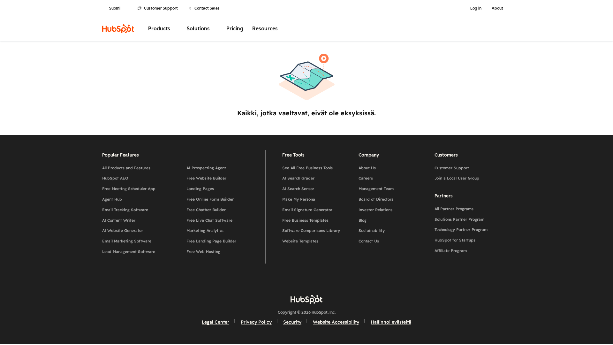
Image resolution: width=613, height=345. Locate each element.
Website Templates (300, 241)
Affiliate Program (451, 250)
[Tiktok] (362, 280)
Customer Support (161, 8)
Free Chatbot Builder (206, 209)
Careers (366, 178)
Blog (363, 220)
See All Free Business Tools (307, 167)
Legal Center (215, 322)
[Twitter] (306, 280)
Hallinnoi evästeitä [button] (391, 322)
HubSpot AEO (115, 178)
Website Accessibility (336, 322)
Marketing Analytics (204, 230)
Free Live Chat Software (209, 220)
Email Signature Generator (307, 209)
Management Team (376, 188)
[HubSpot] (118, 29)
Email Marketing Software (126, 241)
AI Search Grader (298, 178)
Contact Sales (207, 8)
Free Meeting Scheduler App (128, 188)
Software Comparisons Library (311, 230)
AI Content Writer (118, 220)
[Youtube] (288, 280)
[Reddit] (343, 280)
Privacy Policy (256, 322)
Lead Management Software (128, 251)
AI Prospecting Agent (206, 167)
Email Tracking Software (125, 209)
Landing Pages (200, 188)
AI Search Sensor (298, 188)
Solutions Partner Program (459, 219)
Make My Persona (298, 199)
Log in (475, 8)
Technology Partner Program (461, 229)
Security (292, 322)
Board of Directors (376, 199)
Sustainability (372, 230)
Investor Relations (375, 209)
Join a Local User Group (457, 178)
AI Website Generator (122, 230)
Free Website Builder (206, 178)
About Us (367, 167)
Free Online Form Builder (210, 199)
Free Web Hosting (203, 251)
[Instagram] (269, 280)
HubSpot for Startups (455, 240)
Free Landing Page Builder (211, 241)
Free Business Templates (305, 220)
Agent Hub (112, 199)
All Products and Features (126, 167)
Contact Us (369, 241)
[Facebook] (251, 280)
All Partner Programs (454, 208)
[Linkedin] (325, 280)
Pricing (234, 29)
